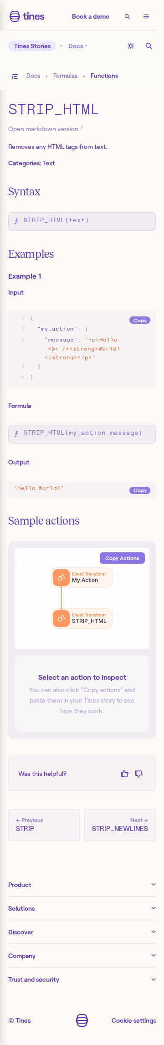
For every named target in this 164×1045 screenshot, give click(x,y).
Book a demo (90, 16)
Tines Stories (32, 46)
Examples (31, 254)
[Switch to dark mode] (131, 46)
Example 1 (24, 276)
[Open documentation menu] (15, 76)
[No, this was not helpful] (139, 774)
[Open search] (127, 16)
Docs (33, 76)
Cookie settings (134, 1020)
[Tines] (27, 16)
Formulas (65, 76)
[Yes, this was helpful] (125, 774)
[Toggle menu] (146, 16)
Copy (140, 320)
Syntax (24, 192)
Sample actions (43, 521)
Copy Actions (122, 558)
